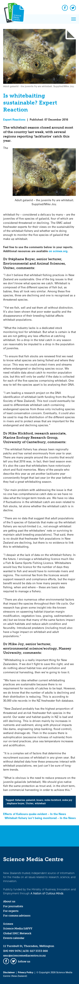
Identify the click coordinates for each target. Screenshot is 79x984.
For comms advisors (16, 915)
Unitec (29, 803)
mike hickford (52, 799)
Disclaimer (9, 972)
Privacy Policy (25, 972)
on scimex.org (58, 251)
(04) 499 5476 (12, 950)
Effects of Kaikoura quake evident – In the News (34, 814)
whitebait (40, 803)
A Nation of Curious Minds (47, 893)
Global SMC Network (17, 933)
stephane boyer (15, 803)
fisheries (20, 799)
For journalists (13, 906)
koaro (39, 799)
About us (9, 901)
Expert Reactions (14, 119)
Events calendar (13, 938)
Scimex (8, 923)
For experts (10, 911)
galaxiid (30, 799)
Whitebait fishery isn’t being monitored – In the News (40, 818)
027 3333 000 (39, 950)
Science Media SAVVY (17, 928)
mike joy (67, 799)
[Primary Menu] (73, 19)
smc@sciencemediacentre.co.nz (24, 955)
